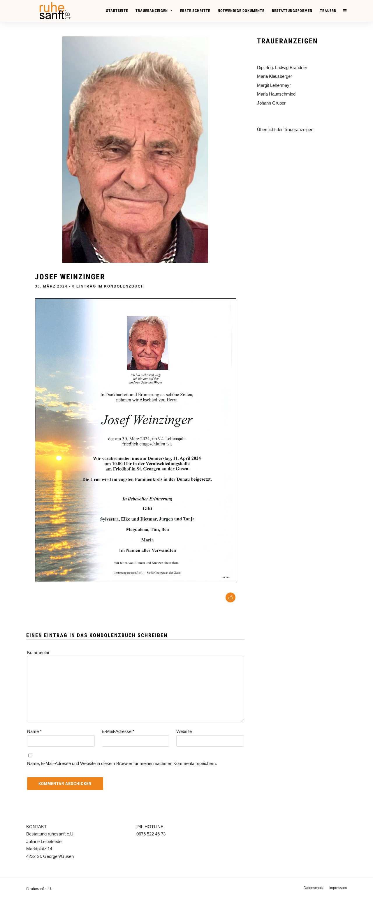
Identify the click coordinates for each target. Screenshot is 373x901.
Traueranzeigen (152, 10)
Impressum (338, 888)
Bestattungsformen (292, 10)
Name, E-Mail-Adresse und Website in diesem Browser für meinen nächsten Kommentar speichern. (122, 763)
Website (184, 731)
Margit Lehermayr (274, 85)
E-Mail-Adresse (118, 731)
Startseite (117, 10)
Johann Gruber (271, 102)
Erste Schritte (195, 10)
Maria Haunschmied (276, 93)
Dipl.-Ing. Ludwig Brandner (282, 67)
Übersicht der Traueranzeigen (285, 129)
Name (34, 731)
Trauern (328, 10)
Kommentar (38, 652)
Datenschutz (313, 888)
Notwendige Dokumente (241, 10)
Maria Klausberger (274, 76)
